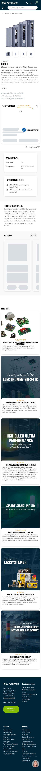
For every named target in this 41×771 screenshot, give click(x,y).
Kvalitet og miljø (8, 746)
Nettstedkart (26, 761)
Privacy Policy (8, 749)
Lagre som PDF (35, 147)
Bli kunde (25, 735)
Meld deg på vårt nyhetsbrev (11, 709)
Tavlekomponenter (28, 687)
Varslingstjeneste (9, 754)
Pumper (24, 702)
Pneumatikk (26, 699)
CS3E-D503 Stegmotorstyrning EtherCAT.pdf (19, 186)
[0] (35, 3)
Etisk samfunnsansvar (10, 751)
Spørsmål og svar (28, 737)
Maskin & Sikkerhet (28, 690)
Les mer (3, 88)
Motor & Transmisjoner (29, 694)
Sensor (24, 692)
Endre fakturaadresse (29, 744)
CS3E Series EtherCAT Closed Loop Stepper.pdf (21, 191)
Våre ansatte (26, 732)
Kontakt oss (26, 730)
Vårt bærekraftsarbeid (10, 744)
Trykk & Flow (26, 697)
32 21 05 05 (10, 696)
